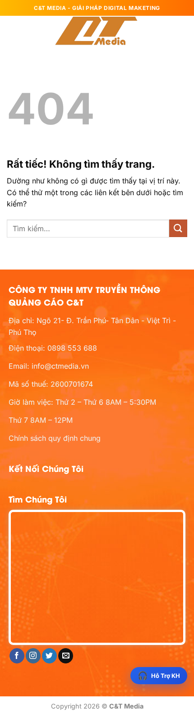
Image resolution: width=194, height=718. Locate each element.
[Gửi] (178, 228)
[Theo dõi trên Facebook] (16, 655)
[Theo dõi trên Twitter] (49, 655)
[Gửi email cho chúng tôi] (65, 655)
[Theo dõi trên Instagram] (33, 655)
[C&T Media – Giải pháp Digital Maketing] (97, 31)
